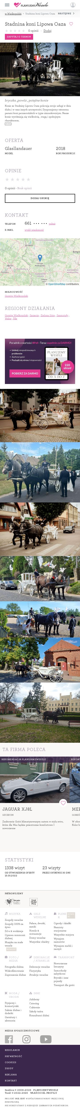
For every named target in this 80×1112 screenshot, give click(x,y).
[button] (73, 5)
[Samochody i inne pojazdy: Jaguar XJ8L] (35, 780)
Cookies (10, 1062)
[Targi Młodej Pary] (33, 902)
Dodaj (47, 30)
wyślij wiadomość (34, 230)
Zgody (9, 1068)
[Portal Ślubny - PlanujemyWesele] (31, 4)
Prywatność (13, 1056)
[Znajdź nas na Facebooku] (8, 1039)
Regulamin (12, 1050)
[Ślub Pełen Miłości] (12, 902)
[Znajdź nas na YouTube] (45, 1039)
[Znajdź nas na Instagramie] (26, 1039)
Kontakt (11, 1080)
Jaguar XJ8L (17, 809)
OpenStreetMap (56, 284)
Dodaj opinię (40, 198)
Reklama (11, 1074)
